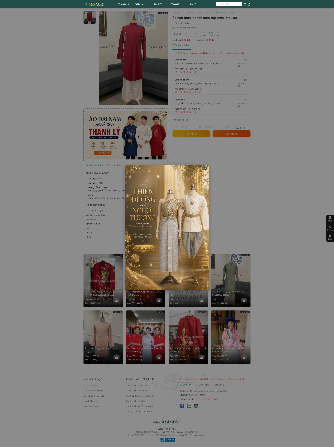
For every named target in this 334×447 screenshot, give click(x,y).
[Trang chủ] (100, 4)
